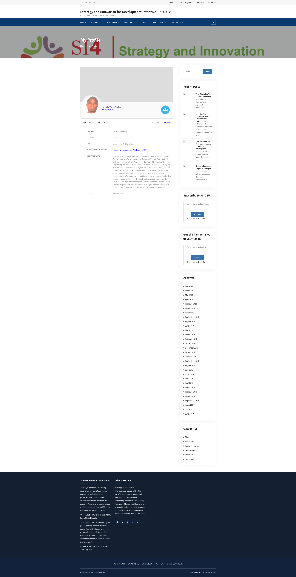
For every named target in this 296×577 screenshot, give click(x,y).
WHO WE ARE (119, 564)
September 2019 (192, 317)
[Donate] (137, 522)
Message (167, 122)
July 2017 (189, 409)
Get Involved (158, 22)
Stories (143, 22)
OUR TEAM (160, 564)
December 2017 (191, 396)
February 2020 (191, 304)
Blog (98, 122)
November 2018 (191, 352)
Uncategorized (191, 459)
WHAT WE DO (133, 564)
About (84, 122)
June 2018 (189, 374)
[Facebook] (117, 522)
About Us (95, 22)
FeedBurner (203, 219)
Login (180, 3)
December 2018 (191, 348)
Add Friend (155, 122)
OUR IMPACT (147, 564)
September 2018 (192, 361)
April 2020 (189, 299)
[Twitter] (122, 522)
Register (188, 3)
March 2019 (190, 335)
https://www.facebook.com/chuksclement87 (129, 150)
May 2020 (189, 295)
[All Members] (165, 110)
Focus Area (189, 441)
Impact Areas (111, 22)
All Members (109, 109)
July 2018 (189, 370)
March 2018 (190, 387)
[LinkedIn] (132, 522)
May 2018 (189, 379)
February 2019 (191, 339)
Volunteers (128, 22)
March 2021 (190, 291)
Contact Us (212, 3)
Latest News (190, 455)
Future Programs (192, 446)
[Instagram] (127, 522)
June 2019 (189, 326)
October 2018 (190, 357)
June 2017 (189, 414)
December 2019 (191, 308)
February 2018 (191, 392)
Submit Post (199, 3)
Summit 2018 (177, 22)
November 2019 (191, 313)
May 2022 (189, 286)
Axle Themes (210, 572)
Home (83, 22)
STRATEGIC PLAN (174, 564)
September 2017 (192, 401)
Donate (171, 3)
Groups (91, 122)
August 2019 (190, 321)
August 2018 (190, 365)
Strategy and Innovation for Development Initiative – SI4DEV (125, 12)
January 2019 (190, 343)
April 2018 (189, 383)
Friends (106, 122)
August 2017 (190, 405)
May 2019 (189, 330)
